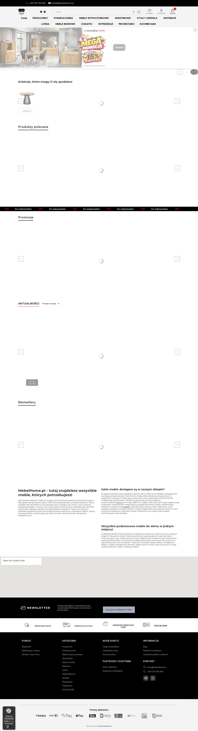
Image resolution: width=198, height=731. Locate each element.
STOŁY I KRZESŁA (147, 18)
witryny (120, 502)
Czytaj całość (32, 382)
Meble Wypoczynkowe (72, 654)
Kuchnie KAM (68, 689)
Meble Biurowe (68, 674)
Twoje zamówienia (111, 646)
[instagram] (45, 12)
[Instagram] (153, 678)
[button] (138, 12)
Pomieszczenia (69, 650)
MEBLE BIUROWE (65, 24)
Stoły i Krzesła (68, 662)
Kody (24, 18)
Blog (145, 646)
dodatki (126, 507)
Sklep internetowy (98, 726)
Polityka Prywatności (152, 650)
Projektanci (67, 685)
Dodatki (65, 678)
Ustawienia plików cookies (154, 654)
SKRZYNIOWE (123, 18)
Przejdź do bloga (49, 304)
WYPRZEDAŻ (105, 24)
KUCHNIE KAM (148, 24)
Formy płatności (110, 667)
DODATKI (86, 24)
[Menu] (13, 708)
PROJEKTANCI (126, 24)
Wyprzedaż (67, 682)
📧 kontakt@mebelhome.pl (61, 3)
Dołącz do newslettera (119, 610)
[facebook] (41, 12)
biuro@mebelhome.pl (156, 667)
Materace (66, 666)
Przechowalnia (109, 654)
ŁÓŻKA (45, 24)
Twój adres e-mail (108, 605)
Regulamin (26, 646)
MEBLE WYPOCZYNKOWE (94, 18)
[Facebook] (146, 678)
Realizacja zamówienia (113, 671)
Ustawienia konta (110, 650)
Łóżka (65, 670)
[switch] (9, 726)
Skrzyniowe (67, 658)
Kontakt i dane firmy (31, 654)
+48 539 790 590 (155, 671)
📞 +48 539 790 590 (36, 3)
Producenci (67, 646)
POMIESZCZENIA (63, 18)
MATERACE (170, 18)
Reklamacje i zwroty (31, 650)
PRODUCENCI (40, 18)
